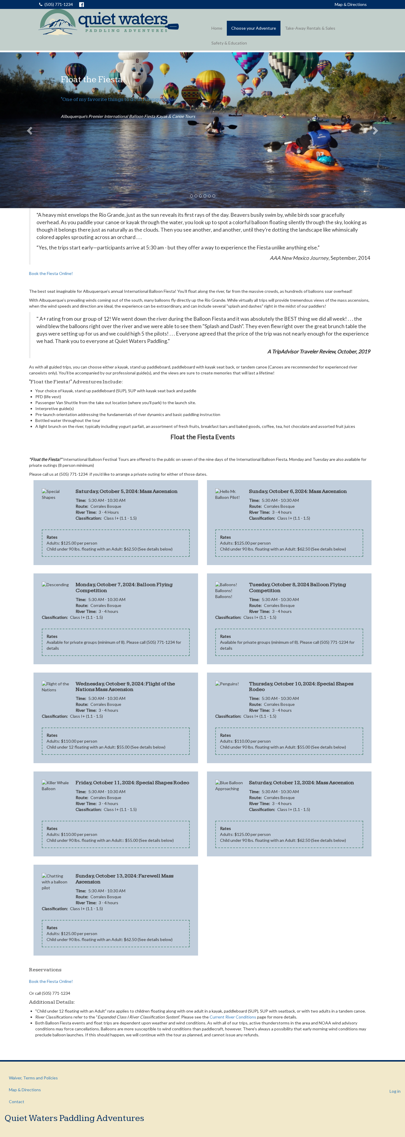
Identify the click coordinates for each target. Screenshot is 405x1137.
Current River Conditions (233, 1016)
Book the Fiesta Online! (51, 273)
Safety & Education (229, 42)
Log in (395, 1091)
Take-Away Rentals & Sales (310, 28)
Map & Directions (351, 4)
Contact (16, 1101)
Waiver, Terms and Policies (33, 1077)
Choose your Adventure (253, 28)
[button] (30, 130)
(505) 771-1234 (58, 4)
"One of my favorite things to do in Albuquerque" (119, 99)
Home (216, 28)
